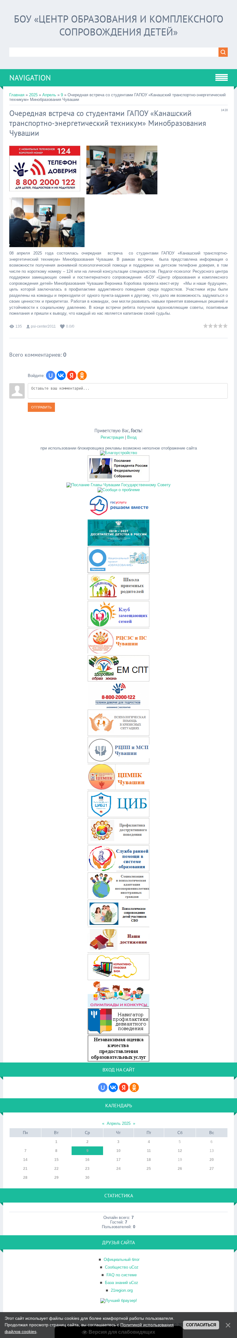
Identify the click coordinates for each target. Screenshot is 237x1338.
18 (149, 1160)
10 (118, 1151)
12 (180, 1151)
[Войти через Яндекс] (71, 375)
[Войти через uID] (50, 375)
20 (212, 1160)
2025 (33, 95)
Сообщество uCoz (122, 1267)
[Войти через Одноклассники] (82, 375)
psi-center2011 (43, 326)
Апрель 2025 (119, 1123)
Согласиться (201, 1325)
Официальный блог (122, 1259)
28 (25, 1177)
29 (56, 1177)
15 (56, 1160)
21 (25, 1168)
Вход (132, 437)
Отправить (41, 407)
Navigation (30, 78)
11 (149, 1151)
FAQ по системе (121, 1275)
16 (87, 1160)
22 (56, 1168)
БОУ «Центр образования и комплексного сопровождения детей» (118, 25)
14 (25, 1160)
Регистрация (112, 437)
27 (212, 1168)
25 (149, 1168)
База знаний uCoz (121, 1282)
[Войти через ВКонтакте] (61, 375)
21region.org (122, 1290)
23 (87, 1168)
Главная (16, 95)
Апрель (49, 95)
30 (87, 1177)
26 (180, 1168)
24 (118, 1168)
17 (118, 1160)
